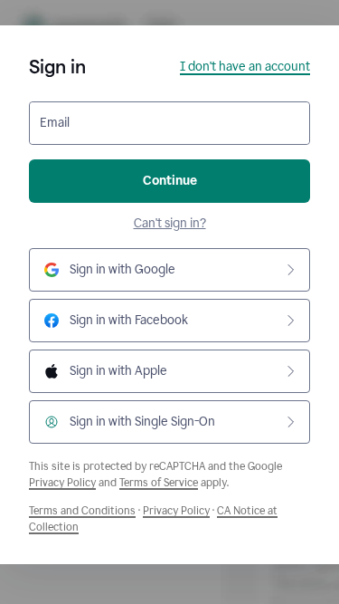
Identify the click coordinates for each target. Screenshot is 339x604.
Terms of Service (158, 482)
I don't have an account (245, 66)
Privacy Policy (62, 482)
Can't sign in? (170, 223)
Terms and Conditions (82, 510)
